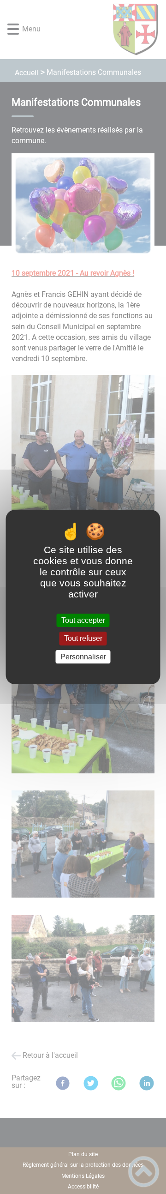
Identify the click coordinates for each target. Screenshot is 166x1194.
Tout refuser (83, 639)
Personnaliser (83, 657)
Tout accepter (83, 620)
